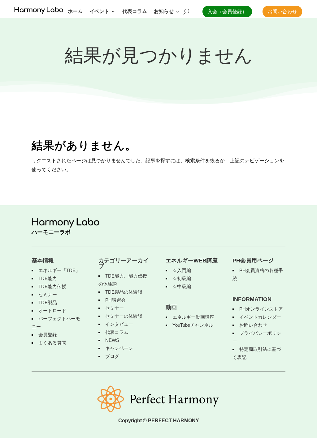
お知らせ (164, 11)
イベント (99, 11)
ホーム (75, 11)
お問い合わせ (282, 11)
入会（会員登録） (227, 11)
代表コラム (134, 11)
